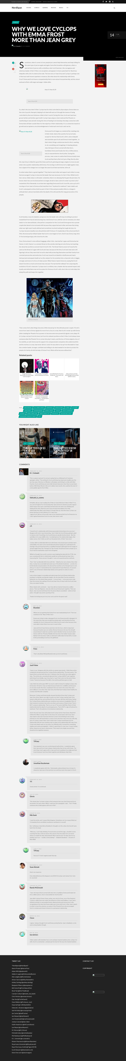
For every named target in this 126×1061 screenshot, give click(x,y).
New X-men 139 (45, 413)
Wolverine (27, 407)
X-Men (68, 407)
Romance (50, 407)
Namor (22, 413)
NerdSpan (17, 8)
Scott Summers (68, 410)
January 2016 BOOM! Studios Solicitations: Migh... (50, 1)
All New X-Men (39, 407)
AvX (39, 416)
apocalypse (59, 407)
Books (29, 7)
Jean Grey (27, 410)
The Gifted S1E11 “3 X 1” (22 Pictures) (34, 450)
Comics (36, 7)
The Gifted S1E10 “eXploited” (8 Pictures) (64, 450)
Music (61, 7)
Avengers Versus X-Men (28, 416)
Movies (53, 7)
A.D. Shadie (26, 46)
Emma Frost (49, 410)
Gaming (45, 7)
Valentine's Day (66, 413)
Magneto (55, 413)
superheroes (38, 410)
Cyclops (74, 407)
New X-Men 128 (32, 413)
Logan (58, 410)
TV (67, 7)
